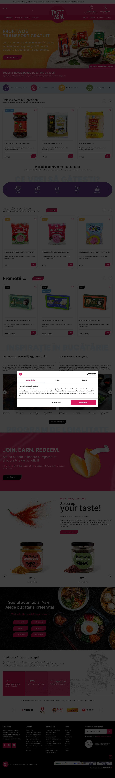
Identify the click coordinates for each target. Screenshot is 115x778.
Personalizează (56, 402)
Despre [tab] (84, 380)
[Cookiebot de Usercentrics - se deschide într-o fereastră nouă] (88, 374)
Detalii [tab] (58, 380)
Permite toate (83, 402)
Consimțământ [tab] (30, 380)
